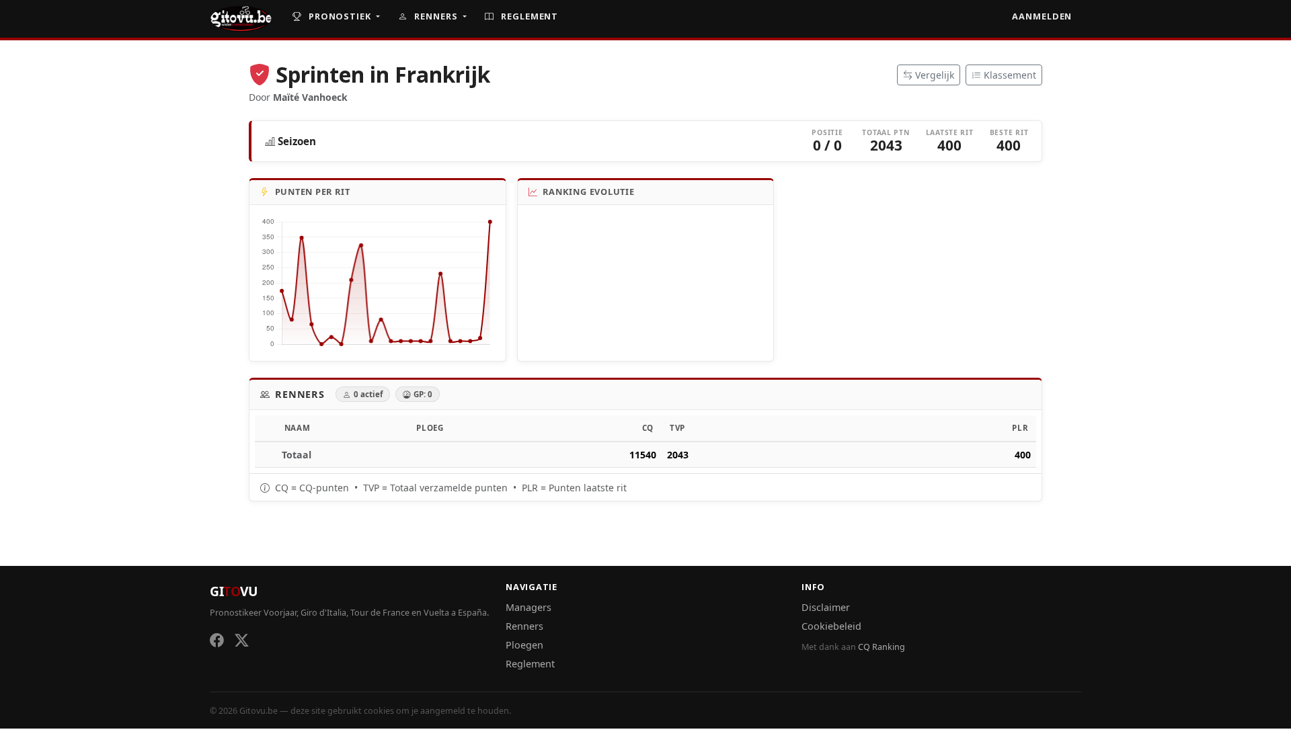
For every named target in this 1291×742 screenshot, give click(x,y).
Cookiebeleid (831, 626)
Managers (528, 607)
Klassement (1010, 75)
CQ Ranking (881, 647)
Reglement (528, 16)
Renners (436, 16)
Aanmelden (1042, 16)
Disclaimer (825, 607)
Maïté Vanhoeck (310, 97)
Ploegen (524, 644)
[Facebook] (217, 640)
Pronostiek (340, 16)
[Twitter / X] (242, 640)
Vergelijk (934, 75)
